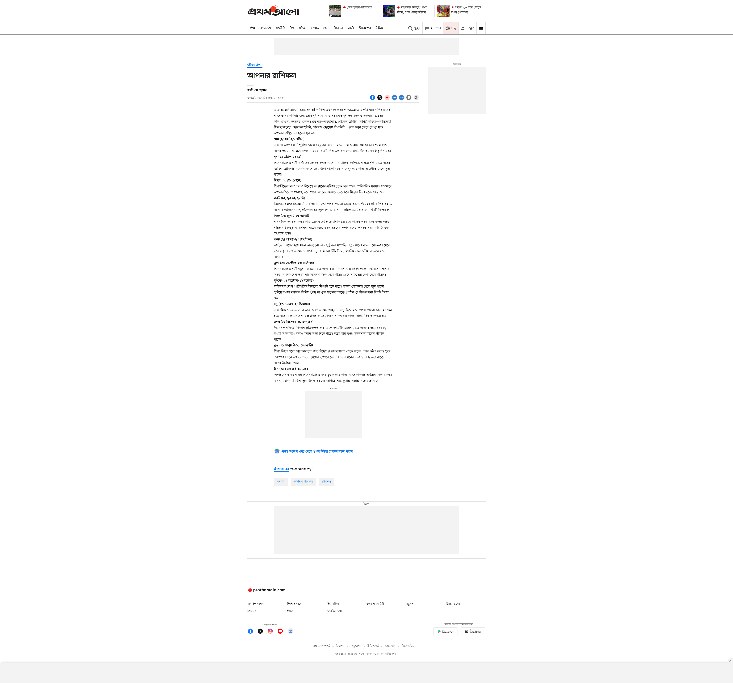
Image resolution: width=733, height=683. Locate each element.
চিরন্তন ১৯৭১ (453, 604)
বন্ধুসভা (410, 604)
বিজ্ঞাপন (340, 646)
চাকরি (350, 28)
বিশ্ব (292, 28)
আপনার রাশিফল (303, 482)
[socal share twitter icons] (380, 99)
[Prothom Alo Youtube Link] (282, 631)
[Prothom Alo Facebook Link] (252, 631)
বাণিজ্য (302, 28)
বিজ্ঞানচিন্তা (333, 604)
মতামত (315, 28)
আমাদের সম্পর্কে (321, 646)
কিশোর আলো (294, 604)
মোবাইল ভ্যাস (334, 611)
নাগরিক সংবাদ (255, 604)
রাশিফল (326, 482)
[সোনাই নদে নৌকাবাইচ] (335, 11)
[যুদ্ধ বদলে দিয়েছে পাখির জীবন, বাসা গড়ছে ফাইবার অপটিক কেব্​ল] (389, 11)
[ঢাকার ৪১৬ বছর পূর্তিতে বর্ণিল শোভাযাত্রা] (443, 11)
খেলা (326, 28)
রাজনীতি (280, 28)
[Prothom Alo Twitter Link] (262, 631)
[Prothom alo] (273, 11)
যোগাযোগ (390, 646)
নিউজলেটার (408, 646)
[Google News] (290, 632)
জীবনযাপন (365, 28)
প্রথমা (290, 611)
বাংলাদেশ (265, 28)
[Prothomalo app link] (445, 632)
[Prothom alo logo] (266, 591)
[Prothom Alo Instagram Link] (272, 631)
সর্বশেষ (252, 28)
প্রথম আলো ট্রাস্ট (375, 604)
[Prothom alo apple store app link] (473, 632)
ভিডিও (379, 28)
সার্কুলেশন (356, 646)
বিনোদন (338, 28)
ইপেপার (251, 611)
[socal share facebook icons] (373, 99)
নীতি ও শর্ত (373, 646)
